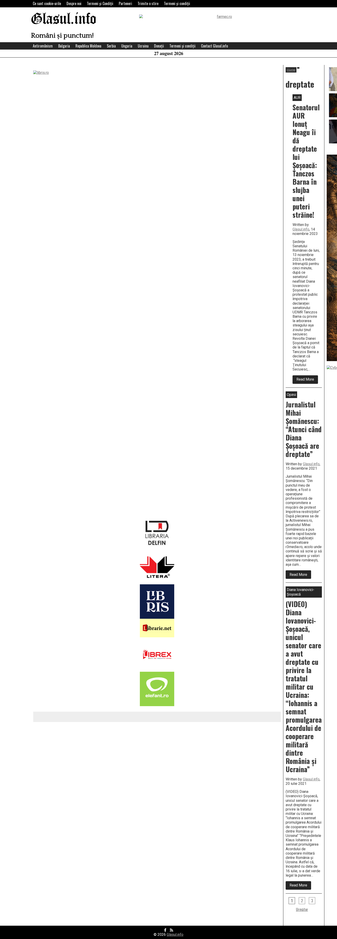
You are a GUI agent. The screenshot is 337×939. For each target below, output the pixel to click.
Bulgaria (64, 46)
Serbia (111, 46)
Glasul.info (63, 19)
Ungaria (126, 46)
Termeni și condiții (177, 3)
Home (291, 69)
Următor (302, 909)
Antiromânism (43, 46)
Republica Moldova (88, 46)
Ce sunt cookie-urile (47, 3)
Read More (307, 380)
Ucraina (143, 46)
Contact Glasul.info (214, 46)
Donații (159, 46)
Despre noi (73, 3)
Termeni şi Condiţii (100, 3)
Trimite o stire (148, 3)
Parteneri (125, 3)
